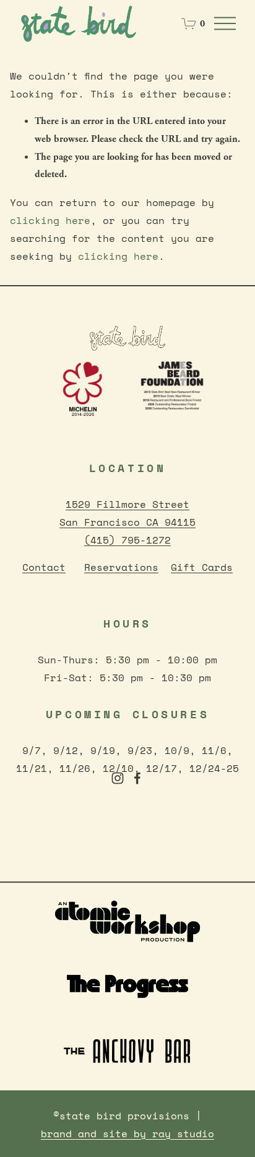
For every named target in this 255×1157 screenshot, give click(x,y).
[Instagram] (117, 778)
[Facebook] (137, 778)
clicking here (50, 220)
